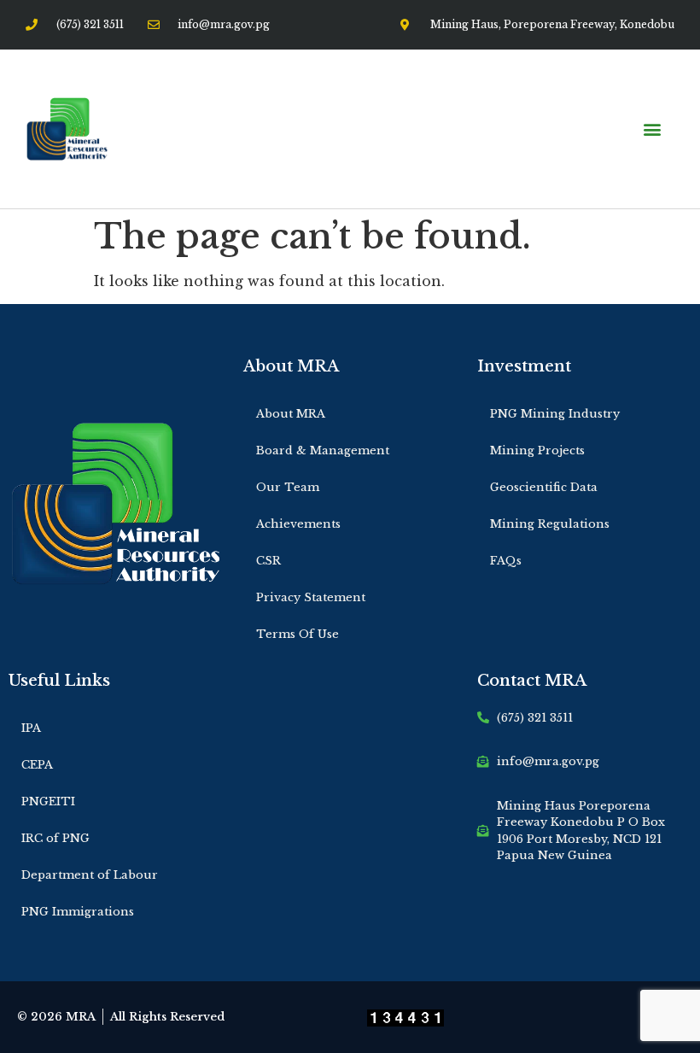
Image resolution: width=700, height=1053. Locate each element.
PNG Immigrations (77, 911)
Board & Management (322, 450)
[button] (652, 129)
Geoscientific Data (544, 487)
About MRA (290, 414)
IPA (31, 728)
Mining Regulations (550, 524)
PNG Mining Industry (555, 414)
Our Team (287, 487)
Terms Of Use (297, 634)
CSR (268, 560)
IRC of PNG (55, 838)
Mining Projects (537, 450)
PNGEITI (48, 801)
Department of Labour (89, 875)
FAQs (506, 560)
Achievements (298, 524)
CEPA (37, 765)
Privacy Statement (310, 597)
